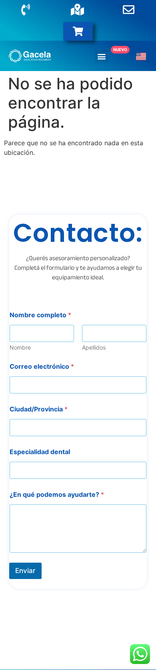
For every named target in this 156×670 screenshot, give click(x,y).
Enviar (25, 571)
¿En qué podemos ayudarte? (57, 494)
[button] (101, 56)
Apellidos (94, 347)
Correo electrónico (42, 366)
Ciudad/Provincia (39, 409)
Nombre (20, 347)
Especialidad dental (40, 452)
